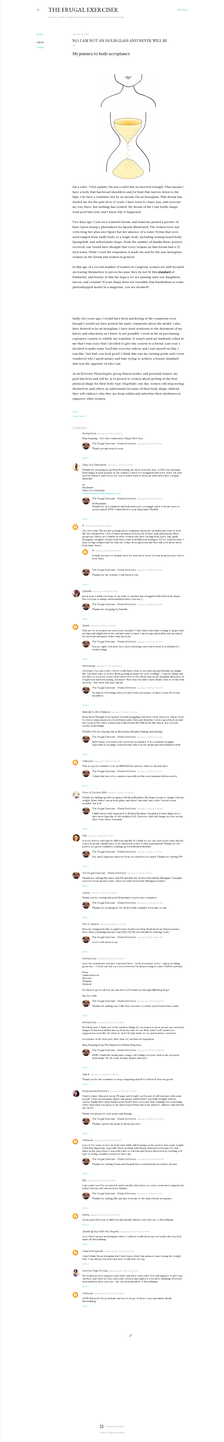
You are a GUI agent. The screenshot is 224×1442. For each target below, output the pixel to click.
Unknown (87, 761)
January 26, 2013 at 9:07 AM (108, 1140)
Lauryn (86, 892)
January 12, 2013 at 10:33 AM (104, 1074)
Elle (84, 1180)
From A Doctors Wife (94, 792)
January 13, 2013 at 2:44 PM (150, 1119)
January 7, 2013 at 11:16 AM (139, 873)
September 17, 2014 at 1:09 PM (105, 1215)
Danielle (87, 591)
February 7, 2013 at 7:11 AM (149, 1193)
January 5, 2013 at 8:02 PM (98, 526)
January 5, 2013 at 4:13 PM (110, 433)
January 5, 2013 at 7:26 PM (120, 465)
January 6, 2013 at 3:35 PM (149, 641)
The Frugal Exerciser (83, 10)
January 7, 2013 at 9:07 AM (121, 792)
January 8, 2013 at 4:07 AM (113, 924)
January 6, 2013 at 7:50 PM (150, 688)
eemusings (88, 665)
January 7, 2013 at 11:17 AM (149, 771)
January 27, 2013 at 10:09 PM (101, 1180)
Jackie (85, 625)
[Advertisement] (128, 303)
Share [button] (39, 34)
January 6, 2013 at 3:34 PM (150, 604)
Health (40, 47)
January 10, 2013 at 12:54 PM (150, 1050)
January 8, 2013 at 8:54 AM (150, 903)
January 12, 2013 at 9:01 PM (123, 1091)
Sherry (86, 1214)
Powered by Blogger (114, 1426)
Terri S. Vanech (90, 924)
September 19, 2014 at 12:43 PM (109, 1293)
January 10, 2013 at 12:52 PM (150, 1001)
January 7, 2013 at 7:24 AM (124, 712)
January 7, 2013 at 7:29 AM (107, 761)
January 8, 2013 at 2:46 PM (110, 1022)
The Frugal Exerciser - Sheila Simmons (114, 443)
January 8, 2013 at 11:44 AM (111, 958)
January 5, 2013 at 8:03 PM (108, 550)
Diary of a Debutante (94, 464)
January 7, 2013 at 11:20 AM (150, 808)
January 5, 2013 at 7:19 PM (149, 443)
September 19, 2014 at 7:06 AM (123, 1271)
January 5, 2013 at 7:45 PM (149, 498)
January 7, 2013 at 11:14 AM (149, 737)
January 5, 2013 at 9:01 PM (105, 591)
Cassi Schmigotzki (92, 1251)
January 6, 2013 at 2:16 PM (108, 666)
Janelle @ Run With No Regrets (100, 1231)
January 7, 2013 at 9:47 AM (100, 836)
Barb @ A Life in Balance (96, 712)
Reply (85, 458)
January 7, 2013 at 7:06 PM (104, 893)
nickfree (120, 1432)
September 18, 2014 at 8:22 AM (119, 1251)
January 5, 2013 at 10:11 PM (103, 625)
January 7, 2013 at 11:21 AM (149, 852)
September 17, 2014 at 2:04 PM (135, 1231)
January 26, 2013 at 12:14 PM (150, 1159)
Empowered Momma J (95, 1091)
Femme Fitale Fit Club (95, 1270)
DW (84, 835)
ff (83, 525)
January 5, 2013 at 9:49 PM (150, 570)
